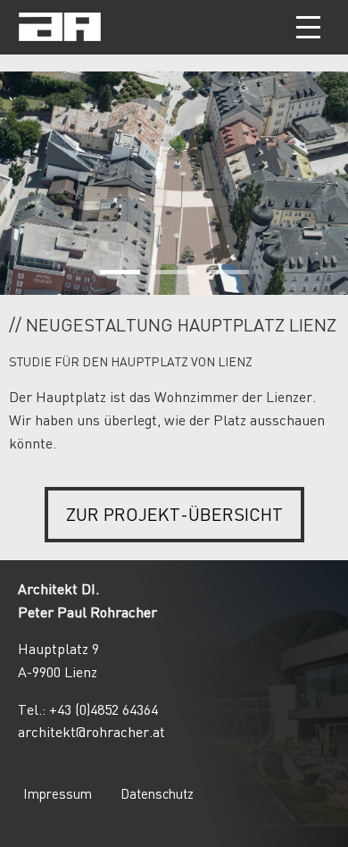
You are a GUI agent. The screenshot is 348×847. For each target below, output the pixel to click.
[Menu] (310, 27)
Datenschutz (157, 793)
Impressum (57, 793)
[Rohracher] (60, 37)
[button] (308, 27)
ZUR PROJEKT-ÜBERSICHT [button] (174, 514)
